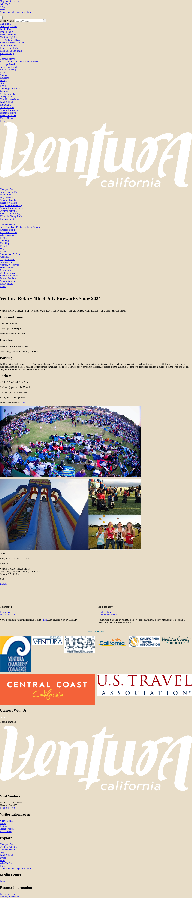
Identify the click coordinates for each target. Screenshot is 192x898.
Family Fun (5, 29)
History (3, 826)
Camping (4, 75)
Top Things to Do (8, 26)
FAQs (3, 823)
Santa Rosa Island (8, 67)
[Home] (96, 186)
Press (2, 9)
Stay (2, 83)
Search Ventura (7, 20)
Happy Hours (6, 118)
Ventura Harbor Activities (12, 42)
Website (4, 584)
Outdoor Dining (7, 107)
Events (3, 121)
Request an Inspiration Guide (8, 613)
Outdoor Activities (8, 45)
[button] (96, 290)
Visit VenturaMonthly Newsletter (107, 613)
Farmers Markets (8, 113)
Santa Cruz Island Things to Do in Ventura (20, 61)
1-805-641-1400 (7, 808)
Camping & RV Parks (10, 88)
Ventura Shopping (8, 34)
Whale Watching (8, 69)
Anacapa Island (7, 64)
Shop (2, 860)
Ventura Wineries (8, 115)
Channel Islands (7, 59)
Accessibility (6, 831)
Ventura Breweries (9, 110)
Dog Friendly (6, 32)
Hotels (3, 86)
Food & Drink (7, 102)
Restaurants (5, 104)
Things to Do (6, 23)
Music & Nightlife (8, 37)
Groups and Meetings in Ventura (15, 12)
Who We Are (6, 4)
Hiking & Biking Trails (11, 50)
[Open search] (1, 17)
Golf (2, 56)
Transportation (7, 96)
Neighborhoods (7, 94)
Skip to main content (10, 1)
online (44, 619)
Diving (3, 80)
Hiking (3, 72)
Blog (2, 6)
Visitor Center (6, 820)
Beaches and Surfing (10, 48)
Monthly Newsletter (9, 99)
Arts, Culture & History (11, 40)
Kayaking (4, 77)
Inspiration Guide (8, 894)
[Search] (44, 20)
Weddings (4, 91)
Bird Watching (7, 53)
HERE (24, 402)
